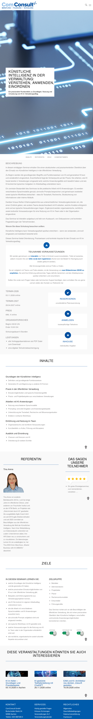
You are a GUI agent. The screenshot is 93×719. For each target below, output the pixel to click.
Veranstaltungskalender (43, 717)
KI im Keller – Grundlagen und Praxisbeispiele (13, 683)
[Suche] (85, 5)
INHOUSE (68, 341)
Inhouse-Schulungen (42, 711)
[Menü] (90, 5)
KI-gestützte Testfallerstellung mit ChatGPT (43, 683)
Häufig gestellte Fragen (42, 708)
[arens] (13, 482)
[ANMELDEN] (68, 314)
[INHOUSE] (68, 335)
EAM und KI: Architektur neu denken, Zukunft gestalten (74, 683)
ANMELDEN (68, 319)
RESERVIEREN (68, 298)
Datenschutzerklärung (71, 714)
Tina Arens (8, 469)
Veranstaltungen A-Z (42, 714)
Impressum (67, 717)
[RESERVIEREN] (68, 292)
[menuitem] (85, 5)
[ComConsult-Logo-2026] (19, 5)
